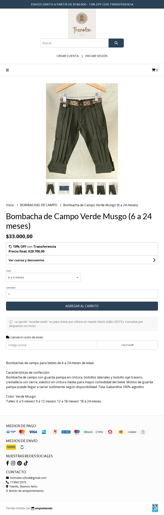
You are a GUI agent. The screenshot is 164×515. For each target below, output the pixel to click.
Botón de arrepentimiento (26, 491)
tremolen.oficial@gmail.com (27, 478)
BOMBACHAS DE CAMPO (39, 205)
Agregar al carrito (82, 306)
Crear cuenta (68, 56)
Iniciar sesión (96, 56)
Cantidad (10, 287)
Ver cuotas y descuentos (26, 260)
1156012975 (17, 482)
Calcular (127, 345)
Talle (8, 270)
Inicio (10, 205)
